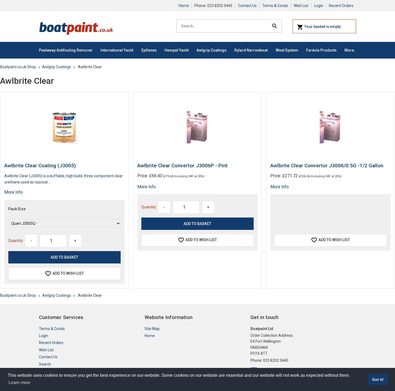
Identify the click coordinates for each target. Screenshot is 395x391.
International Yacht (116, 50)
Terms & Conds (275, 5)
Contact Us (247, 5)
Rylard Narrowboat (251, 50)
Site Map (152, 329)
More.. (350, 50)
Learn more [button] (19, 382)
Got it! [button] (378, 379)
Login (318, 5)
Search (45, 364)
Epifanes (149, 50)
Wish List (301, 5)
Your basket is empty (322, 26)
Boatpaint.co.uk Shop (18, 67)
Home (184, 5)
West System (287, 50)
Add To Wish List (68, 273)
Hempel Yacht (176, 50)
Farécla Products (321, 50)
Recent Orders (341, 5)
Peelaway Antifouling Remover (66, 50)
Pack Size (17, 209)
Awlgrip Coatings (211, 50)
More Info (13, 192)
